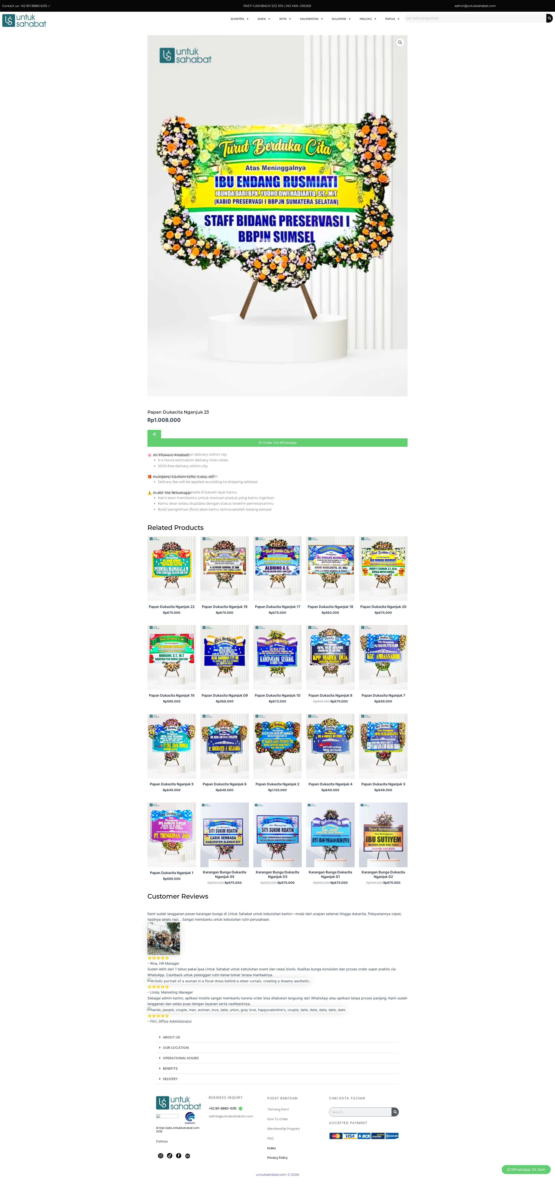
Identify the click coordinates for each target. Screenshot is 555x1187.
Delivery (170, 1078)
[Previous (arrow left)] (7, 593)
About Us (171, 1037)
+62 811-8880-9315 (223, 1108)
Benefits (170, 1068)
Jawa (262, 18)
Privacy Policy (277, 1158)
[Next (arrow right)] (547, 593)
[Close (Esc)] (550, 5)
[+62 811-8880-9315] (240, 1108)
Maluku (366, 18)
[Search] (549, 18)
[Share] (540, 5)
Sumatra (237, 18)
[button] (400, 42)
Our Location (176, 1047)
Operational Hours (181, 1058)
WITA (283, 18)
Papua (390, 18)
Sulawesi (339, 18)
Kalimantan (309, 18)
